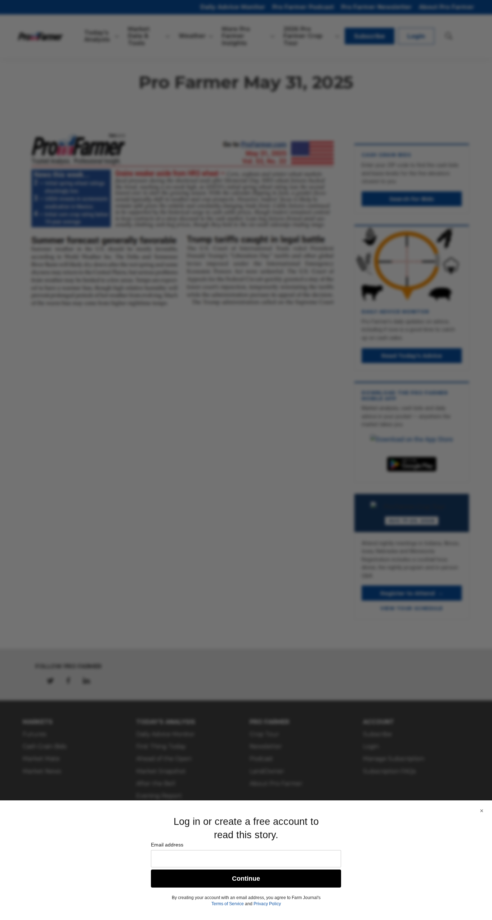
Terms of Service (227, 903)
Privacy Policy (267, 903)
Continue (246, 878)
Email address (167, 845)
